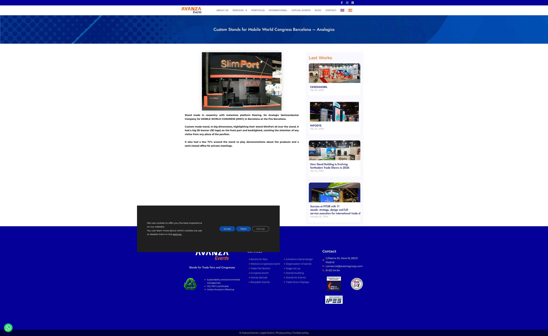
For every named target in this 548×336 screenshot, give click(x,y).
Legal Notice (267, 332)
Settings (260, 229)
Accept (227, 229)
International (278, 10)
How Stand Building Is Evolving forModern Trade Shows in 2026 (329, 166)
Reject (243, 229)
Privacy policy (283, 332)
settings (177, 234)
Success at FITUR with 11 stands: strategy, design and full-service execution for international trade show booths (342, 209)
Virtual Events (301, 10)
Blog (318, 10)
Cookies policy (301, 332)
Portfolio (258, 10)
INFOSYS (315, 125)
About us (222, 10)
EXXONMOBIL (318, 87)
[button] (8, 327)
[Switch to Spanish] (350, 10)
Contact (331, 10)
